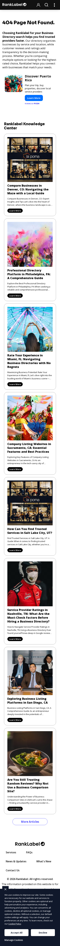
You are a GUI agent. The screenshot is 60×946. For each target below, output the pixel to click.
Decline (43, 932)
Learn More (33, 98)
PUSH (55, 943)
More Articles (30, 822)
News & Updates (16, 861)
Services (11, 852)
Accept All (16, 932)
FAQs (29, 852)
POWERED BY (32, 103)
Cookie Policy (14, 923)
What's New (43, 861)
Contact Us (13, 870)
